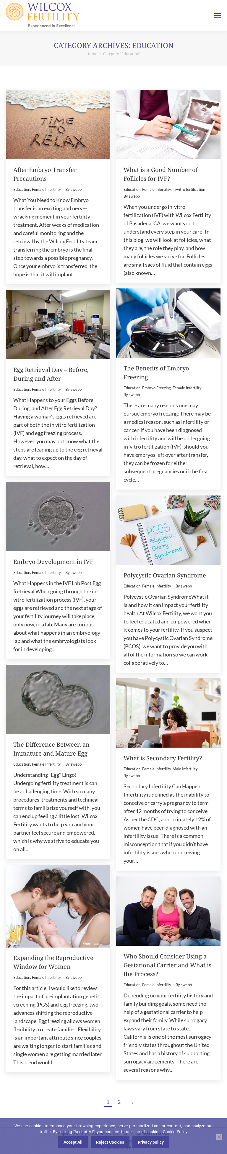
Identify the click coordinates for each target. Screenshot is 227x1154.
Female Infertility (46, 189)
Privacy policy (151, 1142)
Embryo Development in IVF (53, 562)
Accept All (73, 1142)
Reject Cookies (110, 1142)
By (73, 189)
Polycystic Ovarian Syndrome (165, 575)
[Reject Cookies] (219, 1136)
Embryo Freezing (156, 387)
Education (21, 189)
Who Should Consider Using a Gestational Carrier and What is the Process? (167, 965)
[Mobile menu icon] (217, 15)
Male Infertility (185, 768)
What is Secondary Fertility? (163, 758)
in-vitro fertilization (189, 189)
